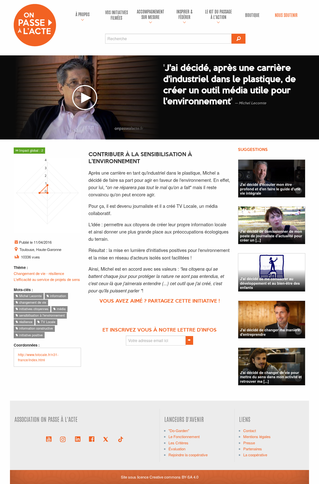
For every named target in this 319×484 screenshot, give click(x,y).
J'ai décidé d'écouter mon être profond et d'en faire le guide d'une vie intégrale (270, 189)
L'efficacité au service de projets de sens (47, 279)
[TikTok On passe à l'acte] (120, 438)
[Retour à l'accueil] (35, 24)
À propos (82, 14)
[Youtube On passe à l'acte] (48, 438)
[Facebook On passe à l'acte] (91, 438)
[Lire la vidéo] (85, 97)
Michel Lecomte (30, 295)
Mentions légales (257, 436)
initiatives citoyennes (33, 308)
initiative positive (30, 335)
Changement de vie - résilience (39, 273)
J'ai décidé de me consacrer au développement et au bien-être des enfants (270, 283)
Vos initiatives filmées (116, 14)
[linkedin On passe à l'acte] (77, 438)
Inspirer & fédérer (184, 14)
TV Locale (47, 321)
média (61, 308)
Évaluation (176, 448)
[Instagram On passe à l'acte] (63, 438)
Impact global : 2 (30, 150)
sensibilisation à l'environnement (41, 315)
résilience (25, 321)
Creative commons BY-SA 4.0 (174, 477)
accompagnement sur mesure (150, 14)
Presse (249, 442)
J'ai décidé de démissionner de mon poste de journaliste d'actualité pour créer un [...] (271, 235)
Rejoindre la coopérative (188, 454)
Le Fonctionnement (184, 436)
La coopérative (255, 454)
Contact (249, 430)
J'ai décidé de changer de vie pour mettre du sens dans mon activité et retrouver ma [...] (271, 377)
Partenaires (252, 448)
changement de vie (32, 302)
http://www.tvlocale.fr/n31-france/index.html (38, 357)
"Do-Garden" (178, 430)
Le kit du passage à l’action (218, 14)
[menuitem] (82, 15)
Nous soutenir (286, 14)
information (57, 295)
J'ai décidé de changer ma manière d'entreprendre (270, 332)
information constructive (35, 328)
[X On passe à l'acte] (106, 438)
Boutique (252, 14)
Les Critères (178, 442)
